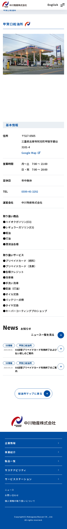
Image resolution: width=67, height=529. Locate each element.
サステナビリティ (15, 470)
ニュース (9, 489)
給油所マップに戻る (30, 393)
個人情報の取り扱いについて (20, 500)
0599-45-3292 (29, 191)
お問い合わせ (12, 495)
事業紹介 (10, 452)
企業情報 (10, 443)
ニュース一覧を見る (43, 335)
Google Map (28, 153)
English (53, 4)
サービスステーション (18, 479)
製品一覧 (10, 461)
